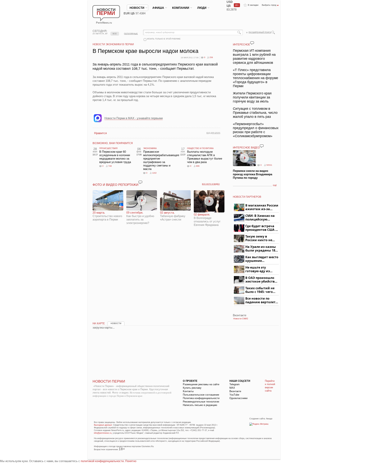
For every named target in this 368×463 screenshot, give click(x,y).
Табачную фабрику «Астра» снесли (172, 216)
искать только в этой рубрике (164, 39)
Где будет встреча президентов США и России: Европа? (261, 228)
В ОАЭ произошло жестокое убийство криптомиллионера (261, 280)
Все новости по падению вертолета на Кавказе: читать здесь (261, 300)
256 (211, 57)
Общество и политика (200, 148)
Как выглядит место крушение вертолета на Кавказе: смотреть (261, 259)
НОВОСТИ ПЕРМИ (109, 381)
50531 (269, 165)
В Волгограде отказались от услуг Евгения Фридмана (207, 219)
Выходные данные (103, 425)
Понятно (130, 461)
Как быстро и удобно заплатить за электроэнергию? (140, 218)
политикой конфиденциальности (102, 461)
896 (198, 166)
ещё (275, 185)
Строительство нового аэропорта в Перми (107, 216)
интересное (241, 44)
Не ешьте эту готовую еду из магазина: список (259, 269)
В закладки (253, 5)
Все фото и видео (211, 184)
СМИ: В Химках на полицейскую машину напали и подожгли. (260, 217)
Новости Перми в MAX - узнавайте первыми (133, 118)
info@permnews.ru (103, 433)
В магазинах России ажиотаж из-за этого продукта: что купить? (261, 207)
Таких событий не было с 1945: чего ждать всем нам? (259, 290)
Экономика (150, 148)
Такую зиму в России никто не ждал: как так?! (258, 238)
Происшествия (108, 148)
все (115, 34)
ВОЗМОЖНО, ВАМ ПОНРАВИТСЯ (113, 143)
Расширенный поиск (260, 32)
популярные (131, 34)
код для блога (213, 133)
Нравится (100, 133)
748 (110, 166)
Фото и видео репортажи (115, 185)
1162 (154, 173)
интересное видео (246, 147)
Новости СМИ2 (240, 318)
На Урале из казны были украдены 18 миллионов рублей (261, 248)
